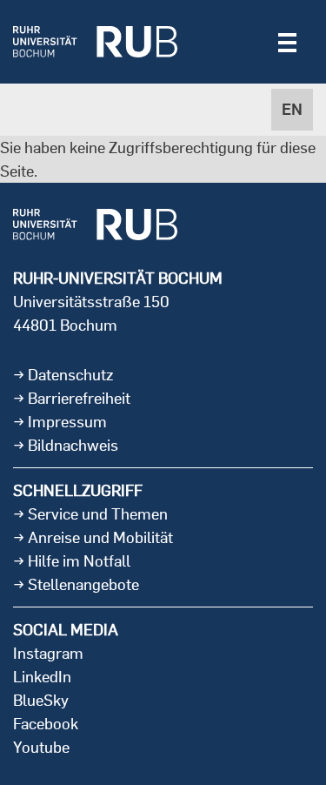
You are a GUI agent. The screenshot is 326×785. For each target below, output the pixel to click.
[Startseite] (95, 42)
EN (292, 109)
